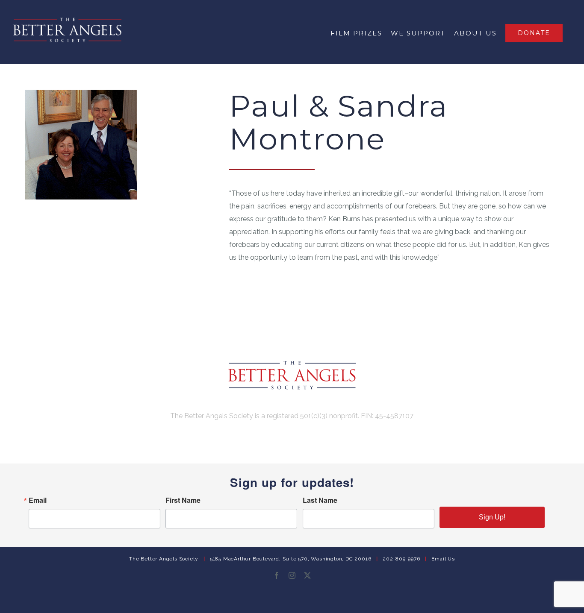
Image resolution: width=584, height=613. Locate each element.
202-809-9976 (401, 559)
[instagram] (292, 575)
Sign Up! (492, 517)
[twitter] (307, 575)
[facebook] (276, 575)
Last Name (320, 500)
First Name (183, 500)
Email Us (442, 559)
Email (38, 500)
